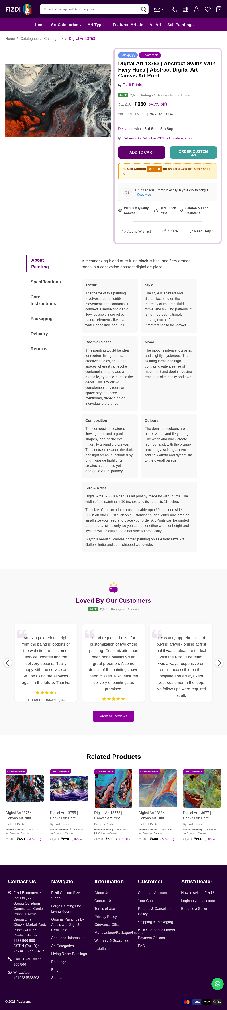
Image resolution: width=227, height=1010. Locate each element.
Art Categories (64, 25)
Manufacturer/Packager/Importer (119, 933)
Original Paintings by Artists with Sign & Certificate (67, 924)
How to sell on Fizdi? (197, 893)
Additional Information (68, 938)
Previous (7, 662)
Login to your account (198, 901)
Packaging (42, 318)
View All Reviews (113, 716)
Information (109, 881)
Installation (103, 948)
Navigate (62, 881)
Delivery (39, 333)
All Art (155, 25)
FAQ (141, 946)
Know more (144, 194)
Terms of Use (104, 909)
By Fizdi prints (15, 824)
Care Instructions (43, 300)
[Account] (197, 9)
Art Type (96, 25)
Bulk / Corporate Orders (156, 930)
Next (219, 662)
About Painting (40, 263)
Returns (39, 348)
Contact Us (103, 901)
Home (39, 25)
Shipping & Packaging (155, 922)
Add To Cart (30, 852)
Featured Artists (128, 25)
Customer (150, 881)
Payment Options (151, 938)
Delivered (125, 129)
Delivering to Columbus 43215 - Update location (157, 138)
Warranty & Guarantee (111, 940)
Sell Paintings (180, 25)
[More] (81, 24)
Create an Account (152, 893)
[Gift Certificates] (185, 9)
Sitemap (57, 978)
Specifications (46, 281)
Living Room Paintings (69, 954)
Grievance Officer (108, 925)
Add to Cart (141, 152)
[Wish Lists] (208, 9)
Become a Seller (194, 909)
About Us (101, 893)
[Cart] (219, 9)
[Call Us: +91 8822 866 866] (174, 9)
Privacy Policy (105, 917)
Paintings (58, 962)
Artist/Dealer (196, 881)
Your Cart (145, 901)
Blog (55, 970)
